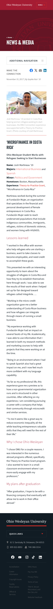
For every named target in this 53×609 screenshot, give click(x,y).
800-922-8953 (16, 547)
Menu (40, 5)
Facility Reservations (14, 585)
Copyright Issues (15, 579)
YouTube (19, 557)
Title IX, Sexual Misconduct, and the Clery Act (34, 589)
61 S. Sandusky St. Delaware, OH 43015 (27, 542)
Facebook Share (31, 70)
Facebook (12, 557)
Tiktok (33, 557)
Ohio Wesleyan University (20, 5)
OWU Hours (32, 567)
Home (10, 38)
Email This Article (40, 70)
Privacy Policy (33, 577)
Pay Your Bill (32, 572)
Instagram (27, 557)
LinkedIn (40, 557)
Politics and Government (28, 178)
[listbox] (26, 533)
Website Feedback (35, 597)
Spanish (11, 173)
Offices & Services (12, 593)
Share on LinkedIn (44, 70)
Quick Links (16, 533)
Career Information (13, 573)
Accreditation (14, 567)
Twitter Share (36, 70)
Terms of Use (33, 582)
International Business (28, 169)
